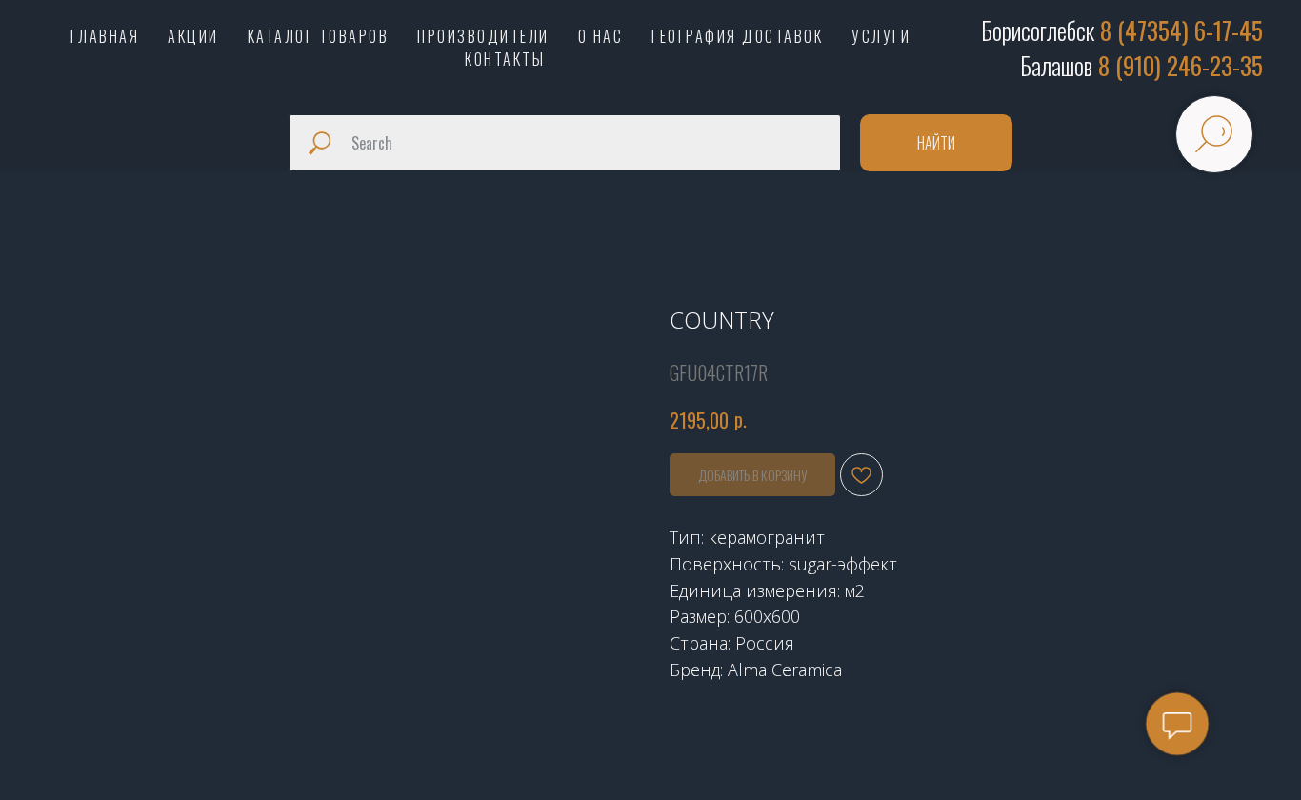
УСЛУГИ (881, 36)
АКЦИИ (193, 36)
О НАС (601, 36)
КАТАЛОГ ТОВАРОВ (319, 36)
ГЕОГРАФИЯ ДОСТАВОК (737, 36)
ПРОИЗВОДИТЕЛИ (483, 36)
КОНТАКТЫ (505, 59)
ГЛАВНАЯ (105, 36)
